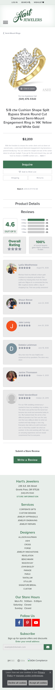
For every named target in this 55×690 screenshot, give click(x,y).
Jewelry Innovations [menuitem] (27, 551)
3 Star (24, 226)
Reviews (27, 212)
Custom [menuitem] (27, 588)
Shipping (15, 177)
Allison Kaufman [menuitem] (27, 537)
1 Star (24, 232)
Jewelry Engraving (27, 520)
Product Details (27, 203)
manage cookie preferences (29, 675)
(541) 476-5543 (27, 99)
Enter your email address (27, 641)
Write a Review (27, 460)
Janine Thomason (27, 372)
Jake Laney (24, 322)
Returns (40, 177)
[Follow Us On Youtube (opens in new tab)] (36, 623)
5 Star (24, 219)
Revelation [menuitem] (27, 555)
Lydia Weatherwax (27, 265)
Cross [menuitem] (27, 544)
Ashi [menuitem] (27, 540)
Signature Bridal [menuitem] (27, 585)
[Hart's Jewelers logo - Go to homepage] (27, 15)
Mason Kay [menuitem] (27, 562)
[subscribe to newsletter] (48, 647)
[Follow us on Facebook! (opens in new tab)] (19, 623)
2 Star (24, 229)
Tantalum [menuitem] (27, 577)
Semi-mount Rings (12, 33)
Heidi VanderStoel (27, 395)
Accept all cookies (38, 683)
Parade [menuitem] (27, 570)
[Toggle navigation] (5, 22)
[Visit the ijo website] (10, 660)
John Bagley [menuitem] (27, 566)
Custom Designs (27, 513)
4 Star (24, 222)
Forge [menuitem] (27, 548)
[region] (27, 67)
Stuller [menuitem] (28, 581)
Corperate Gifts (27, 509)
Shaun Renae (25, 300)
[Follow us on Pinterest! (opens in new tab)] (27, 623)
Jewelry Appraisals (27, 516)
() (47, 219)
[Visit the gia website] (21, 660)
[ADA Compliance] (38, 660)
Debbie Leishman (27, 345)
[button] (14, 2)
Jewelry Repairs (27, 524)
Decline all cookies (17, 683)
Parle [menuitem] (27, 574)
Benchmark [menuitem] (27, 559)
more (42, 155)
